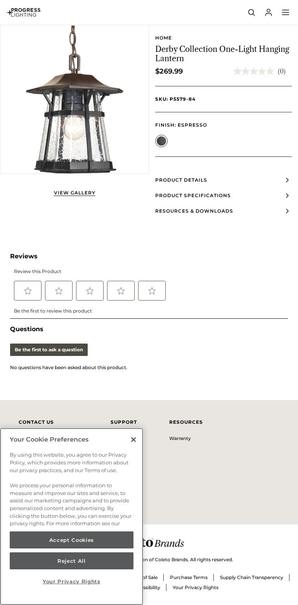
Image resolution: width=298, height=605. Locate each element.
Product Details (181, 180)
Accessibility (146, 587)
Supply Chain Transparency (251, 577)
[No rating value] (256, 71)
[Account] (268, 12)
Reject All (71, 561)
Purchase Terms (189, 577)
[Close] (133, 439)
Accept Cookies (71, 540)
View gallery (74, 193)
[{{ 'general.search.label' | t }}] (251, 12)
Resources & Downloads (194, 211)
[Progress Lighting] (23, 12)
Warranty (180, 438)
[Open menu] (285, 12)
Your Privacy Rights (195, 587)
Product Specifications (193, 195)
